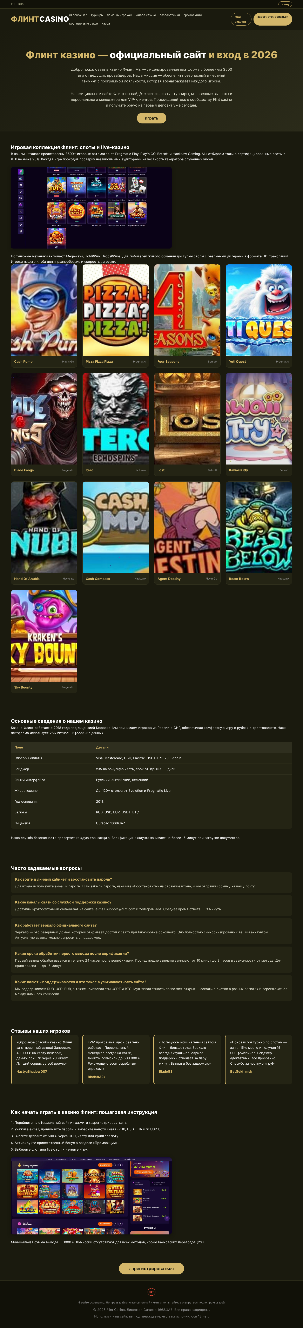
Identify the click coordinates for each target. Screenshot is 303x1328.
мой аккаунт (240, 19)
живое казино (146, 15)
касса (106, 23)
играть (151, 118)
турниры (97, 15)
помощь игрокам (119, 15)
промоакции (192, 15)
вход (285, 4)
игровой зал (78, 15)
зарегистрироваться (272, 16)
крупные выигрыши (83, 23)
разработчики (170, 15)
